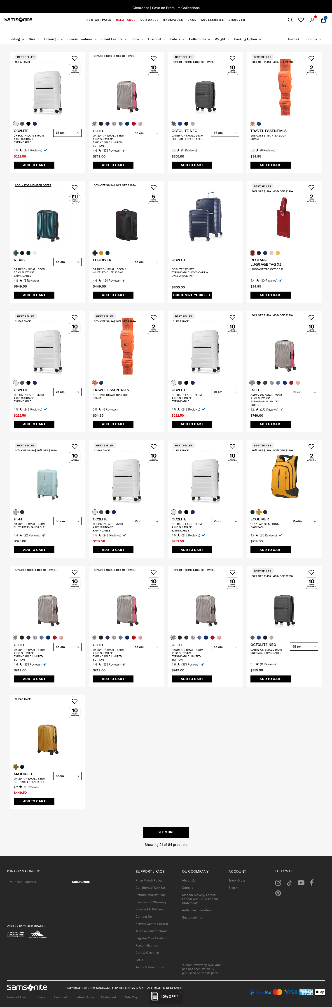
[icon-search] (290, 20)
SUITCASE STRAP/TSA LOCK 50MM (268, 137)
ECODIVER (102, 260)
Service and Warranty (151, 902)
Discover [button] (237, 19)
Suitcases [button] (149, 19)
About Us (188, 880)
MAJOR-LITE (24, 774)
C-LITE (98, 131)
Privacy (40, 997)
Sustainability (192, 917)
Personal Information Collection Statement (85, 997)
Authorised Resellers (196, 910)
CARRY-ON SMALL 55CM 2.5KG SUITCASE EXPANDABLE (29, 272)
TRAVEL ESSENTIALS (268, 130)
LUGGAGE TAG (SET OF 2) (266, 269)
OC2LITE (21, 130)
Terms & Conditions (150, 967)
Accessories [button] (212, 19)
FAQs (139, 960)
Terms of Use (16, 997)
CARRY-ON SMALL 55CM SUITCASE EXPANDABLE (187, 137)
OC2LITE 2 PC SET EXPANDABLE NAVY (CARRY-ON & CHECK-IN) (190, 272)
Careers (187, 888)
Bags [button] (192, 19)
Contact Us (144, 916)
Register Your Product (151, 938)
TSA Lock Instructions (151, 931)
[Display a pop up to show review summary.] (46, 150)
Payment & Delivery (150, 909)
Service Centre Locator (152, 924)
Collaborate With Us (150, 888)
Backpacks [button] (173, 19)
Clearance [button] (126, 19)
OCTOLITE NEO (184, 130)
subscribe (81, 882)
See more (166, 832)
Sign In (233, 888)
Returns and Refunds (151, 895)
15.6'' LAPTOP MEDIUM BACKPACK (265, 525)
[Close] (181, 992)
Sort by (311, 39)
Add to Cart (34, 165)
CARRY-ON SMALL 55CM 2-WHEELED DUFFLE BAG (110, 270)
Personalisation (147, 945)
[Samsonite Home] (18, 20)
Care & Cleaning (147, 953)
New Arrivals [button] (99, 19)
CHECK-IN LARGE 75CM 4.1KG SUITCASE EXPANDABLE (29, 139)
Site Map (131, 997)
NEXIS (19, 260)
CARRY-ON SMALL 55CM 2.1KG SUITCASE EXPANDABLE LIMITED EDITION (108, 140)
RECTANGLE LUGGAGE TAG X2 (265, 262)
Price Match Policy (149, 880)
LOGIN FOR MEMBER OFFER (33, 185)
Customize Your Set (192, 295)
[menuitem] (99, 20)
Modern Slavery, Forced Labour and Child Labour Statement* (200, 899)
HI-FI (18, 519)
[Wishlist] (301, 20)
